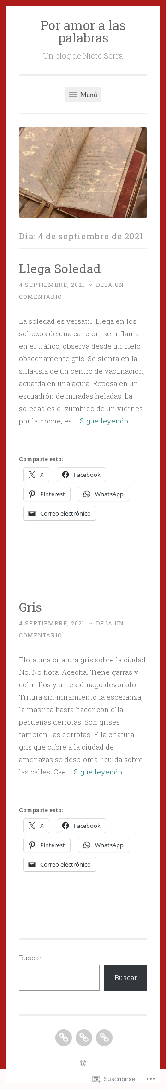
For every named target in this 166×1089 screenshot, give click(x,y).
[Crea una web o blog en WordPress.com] (83, 1063)
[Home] (63, 1037)
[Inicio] (104, 1037)
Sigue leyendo (104, 420)
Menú (87, 94)
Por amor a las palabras (83, 31)
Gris (30, 607)
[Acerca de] (84, 1037)
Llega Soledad (60, 268)
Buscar (30, 957)
